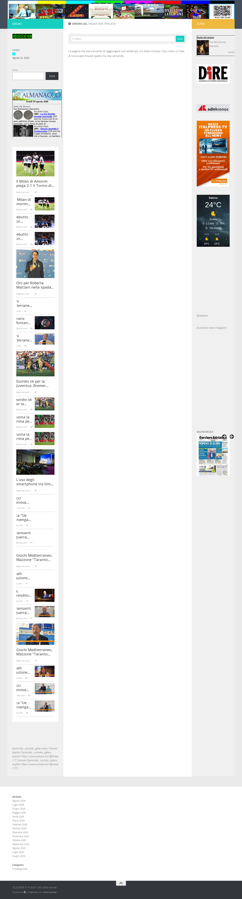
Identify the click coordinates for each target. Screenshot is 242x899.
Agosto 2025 (19, 848)
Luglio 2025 (18, 852)
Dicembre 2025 (20, 832)
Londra (15, 50)
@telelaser (202, 315)
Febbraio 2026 (19, 824)
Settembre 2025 (20, 844)
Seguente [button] (224, 436)
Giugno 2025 (18, 856)
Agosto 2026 (19, 800)
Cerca (15, 70)
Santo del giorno (205, 37)
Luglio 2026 (18, 804)
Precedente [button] (232, 436)
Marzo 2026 (18, 820)
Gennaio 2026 (19, 828)
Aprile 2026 (18, 816)
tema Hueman (50, 892)
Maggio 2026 (19, 812)
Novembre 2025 (20, 836)
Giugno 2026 (18, 808)
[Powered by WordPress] (25, 892)
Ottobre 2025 (19, 840)
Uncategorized (19, 868)
